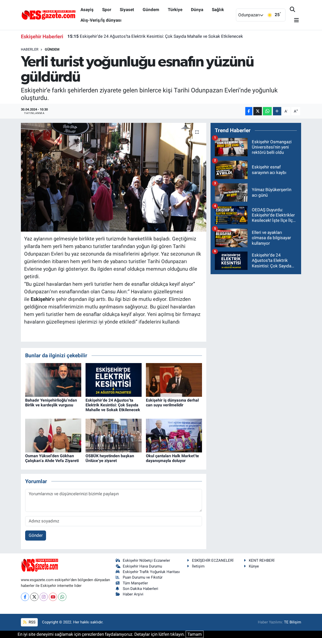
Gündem (151, 9)
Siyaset (127, 9)
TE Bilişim (292, 622)
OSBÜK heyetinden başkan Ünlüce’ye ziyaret (110, 458)
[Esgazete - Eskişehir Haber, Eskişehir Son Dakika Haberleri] (48, 14)
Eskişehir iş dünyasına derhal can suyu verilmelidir (172, 402)
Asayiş (87, 9)
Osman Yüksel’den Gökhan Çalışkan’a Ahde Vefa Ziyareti (52, 458)
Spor (106, 9)
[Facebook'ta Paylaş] (248, 111)
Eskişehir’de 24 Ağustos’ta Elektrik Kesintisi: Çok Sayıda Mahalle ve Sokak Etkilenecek (155, 36)
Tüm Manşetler (135, 583)
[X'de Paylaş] (257, 111)
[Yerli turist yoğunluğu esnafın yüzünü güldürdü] (113, 177)
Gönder (36, 535)
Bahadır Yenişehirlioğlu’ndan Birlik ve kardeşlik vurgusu (51, 402)
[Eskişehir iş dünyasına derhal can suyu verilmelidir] (174, 379)
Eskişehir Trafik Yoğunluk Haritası (151, 572)
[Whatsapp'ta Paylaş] (267, 111)
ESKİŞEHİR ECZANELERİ (212, 560)
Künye (254, 566)
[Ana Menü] (294, 20)
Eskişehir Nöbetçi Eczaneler (146, 560)
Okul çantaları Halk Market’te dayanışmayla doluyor (172, 458)
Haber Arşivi (133, 594)
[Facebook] (25, 597)
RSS (31, 622)
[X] (34, 597)
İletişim (198, 566)
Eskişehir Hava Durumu (142, 566)
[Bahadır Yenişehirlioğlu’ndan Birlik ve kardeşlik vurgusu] (53, 379)
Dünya (197, 9)
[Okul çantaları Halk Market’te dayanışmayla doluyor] (174, 435)
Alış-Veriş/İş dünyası (101, 20)
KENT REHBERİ (261, 560)
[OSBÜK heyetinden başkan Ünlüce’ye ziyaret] (114, 435)
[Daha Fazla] (277, 111)
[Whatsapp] (62, 597)
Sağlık (218, 9)
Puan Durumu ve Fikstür (143, 577)
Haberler (29, 49)
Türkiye (175, 9)
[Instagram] (43, 597)
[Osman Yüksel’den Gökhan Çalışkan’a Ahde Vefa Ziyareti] (53, 435)
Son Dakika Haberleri (140, 588)
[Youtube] (53, 597)
